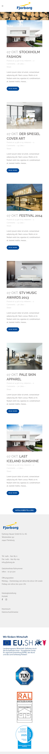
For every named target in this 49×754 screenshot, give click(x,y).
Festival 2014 (30, 216)
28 (20, 64)
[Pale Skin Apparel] (24, 356)
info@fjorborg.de (8, 562)
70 (20, 386)
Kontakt (5, 596)
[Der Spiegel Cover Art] (24, 115)
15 (20, 223)
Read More (13, 88)
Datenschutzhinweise (10, 612)
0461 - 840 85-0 (11, 556)
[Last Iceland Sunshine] (24, 438)
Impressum (6, 609)
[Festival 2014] (24, 197)
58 (20, 304)
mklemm (27, 61)
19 (20, 145)
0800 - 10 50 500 (8, 572)
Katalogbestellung (24, 510)
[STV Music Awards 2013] (24, 274)
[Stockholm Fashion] (24, 33)
